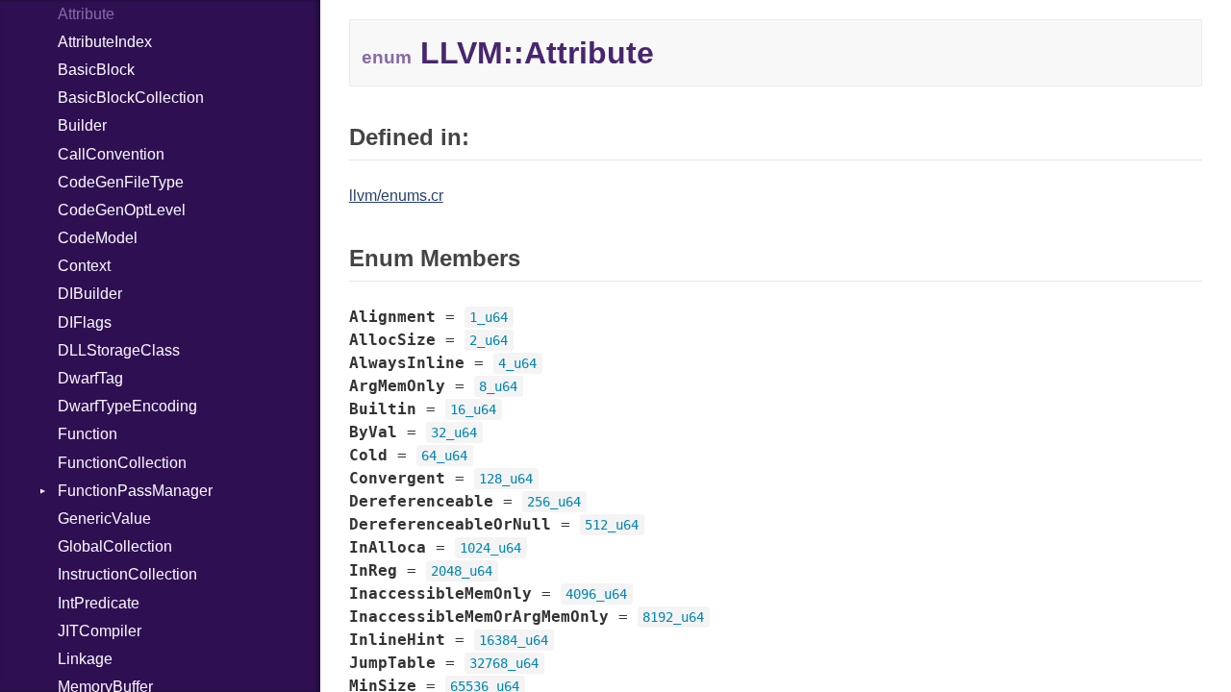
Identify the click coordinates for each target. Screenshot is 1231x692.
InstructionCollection (127, 574)
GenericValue (104, 518)
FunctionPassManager (135, 490)
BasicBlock (96, 70)
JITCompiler (99, 631)
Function (87, 434)
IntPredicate (98, 603)
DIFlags (85, 322)
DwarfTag (90, 378)
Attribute (86, 14)
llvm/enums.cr (396, 195)
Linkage (85, 659)
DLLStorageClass (119, 350)
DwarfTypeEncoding (127, 406)
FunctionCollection (122, 463)
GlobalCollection (115, 546)
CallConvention (111, 154)
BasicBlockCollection (131, 97)
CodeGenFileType (121, 182)
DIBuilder (90, 293)
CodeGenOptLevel (122, 210)
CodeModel (98, 238)
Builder (82, 125)
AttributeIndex (105, 42)
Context (84, 266)
